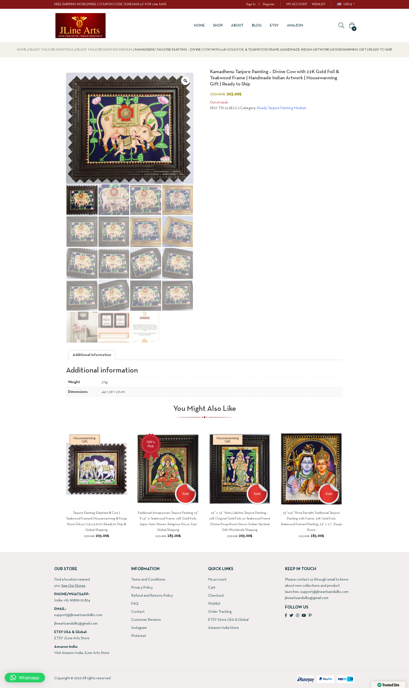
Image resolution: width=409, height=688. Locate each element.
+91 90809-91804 (76, 600)
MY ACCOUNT (296, 4)
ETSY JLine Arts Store (71, 638)
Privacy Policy (142, 587)
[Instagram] (297, 615)
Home (199, 25)
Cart (211, 587)
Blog (257, 25)
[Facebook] (286, 615)
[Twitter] (291, 615)
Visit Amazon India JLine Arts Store (81, 653)
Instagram (139, 628)
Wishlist (214, 603)
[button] (351, 26)
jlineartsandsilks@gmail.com (76, 623)
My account (217, 579)
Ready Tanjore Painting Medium (104, 49)
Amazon (295, 25)
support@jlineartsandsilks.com (78, 615)
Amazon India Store (223, 628)
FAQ (134, 603)
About (237, 25)
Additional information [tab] (92, 355)
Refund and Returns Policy (152, 595)
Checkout (216, 595)
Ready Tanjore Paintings (52, 49)
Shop (218, 25)
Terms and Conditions (148, 579)
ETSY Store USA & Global (228, 619)
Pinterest (138, 636)
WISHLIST (318, 4)
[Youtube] (304, 615)
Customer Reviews (146, 619)
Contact (138, 611)
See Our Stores (73, 585)
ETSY (274, 25)
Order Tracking (219, 611)
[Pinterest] (310, 615)
